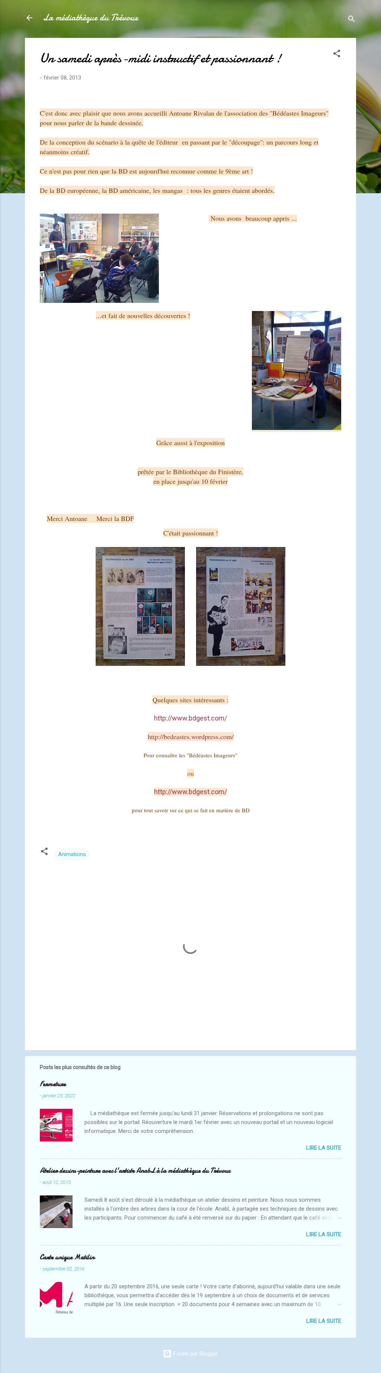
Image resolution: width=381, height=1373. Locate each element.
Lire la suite (323, 1147)
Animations (72, 854)
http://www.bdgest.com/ (190, 792)
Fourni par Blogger (195, 1353)
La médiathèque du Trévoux (90, 18)
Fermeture (53, 1084)
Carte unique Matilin (67, 1257)
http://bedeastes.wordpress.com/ (191, 736)
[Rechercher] (351, 20)
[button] (336, 55)
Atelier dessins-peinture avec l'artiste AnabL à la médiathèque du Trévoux (135, 1170)
